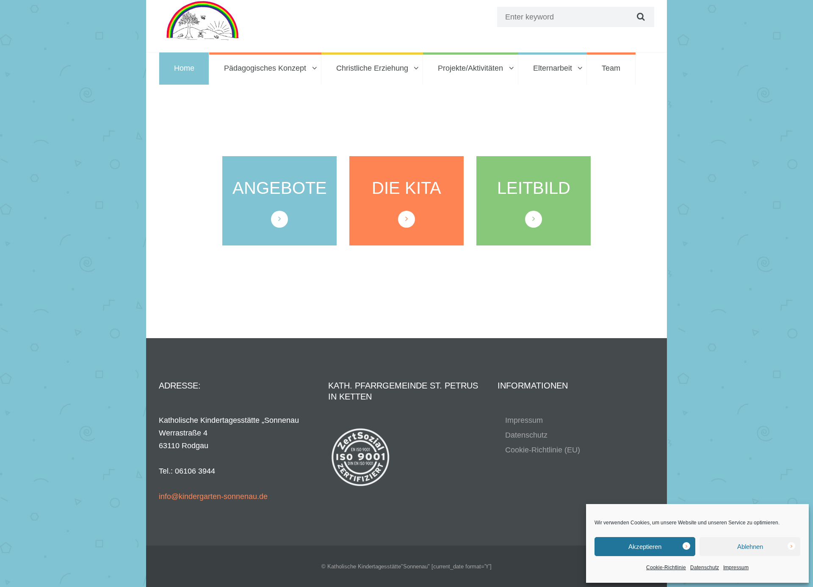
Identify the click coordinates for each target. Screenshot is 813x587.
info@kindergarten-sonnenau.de (213, 496)
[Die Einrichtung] (406, 219)
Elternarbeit (552, 68)
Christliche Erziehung (372, 68)
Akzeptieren (644, 546)
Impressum (736, 567)
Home (184, 68)
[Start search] (639, 16)
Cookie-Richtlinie (666, 567)
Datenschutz (704, 567)
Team (611, 68)
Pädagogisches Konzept (265, 68)
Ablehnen (750, 546)
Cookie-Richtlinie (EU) (542, 450)
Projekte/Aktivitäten (470, 68)
